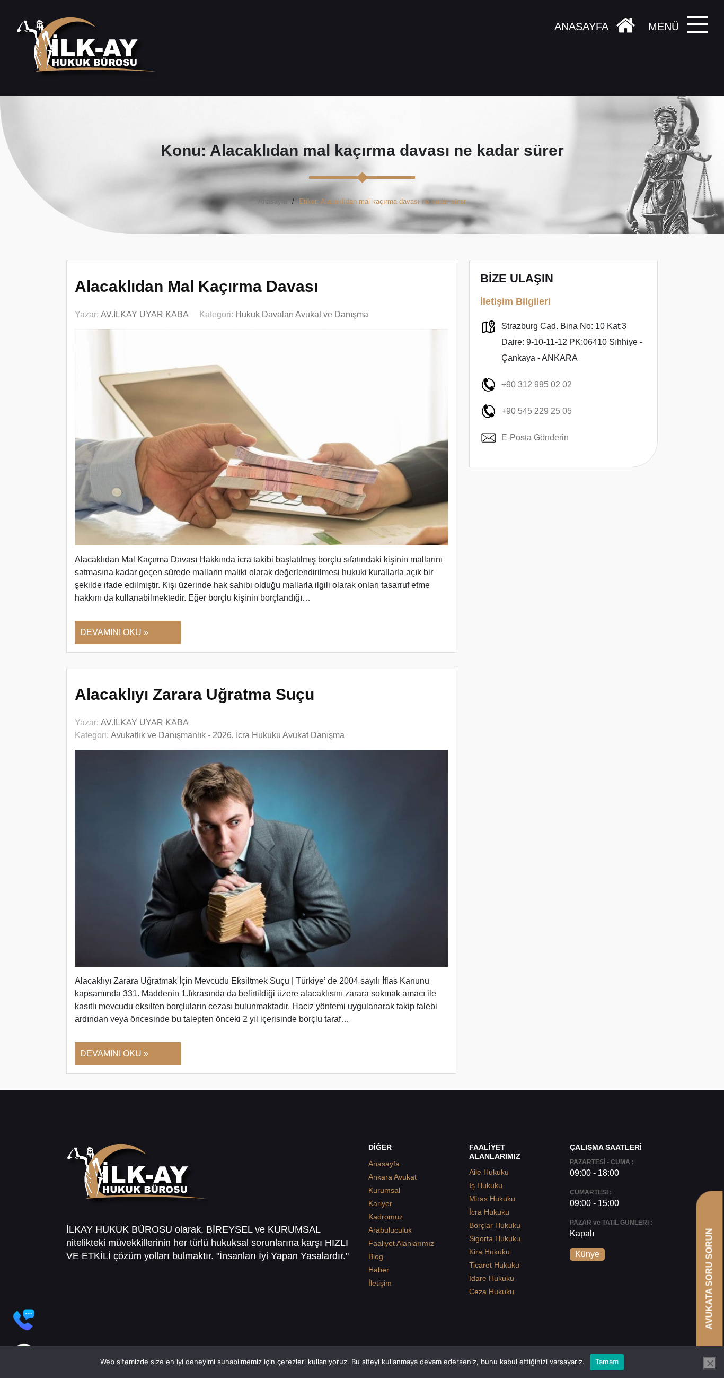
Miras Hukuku (492, 1198)
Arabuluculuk (390, 1230)
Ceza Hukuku (491, 1291)
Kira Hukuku (489, 1251)
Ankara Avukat (392, 1177)
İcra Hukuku (489, 1212)
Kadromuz (385, 1216)
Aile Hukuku (489, 1172)
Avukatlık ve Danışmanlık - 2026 (171, 735)
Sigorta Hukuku (494, 1238)
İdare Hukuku (491, 1278)
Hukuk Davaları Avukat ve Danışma (301, 314)
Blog (375, 1256)
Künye (587, 1254)
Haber (378, 1270)
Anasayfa (272, 201)
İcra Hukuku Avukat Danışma (290, 735)
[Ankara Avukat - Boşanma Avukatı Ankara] (90, 48)
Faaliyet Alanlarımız (401, 1243)
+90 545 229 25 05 (536, 410)
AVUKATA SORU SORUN (708, 1278)
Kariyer (380, 1203)
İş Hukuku (485, 1185)
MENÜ (663, 26)
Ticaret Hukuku (494, 1265)
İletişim (380, 1283)
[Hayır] (709, 1363)
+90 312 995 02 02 (536, 384)
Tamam (607, 1361)
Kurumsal (384, 1190)
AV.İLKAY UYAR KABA (145, 314)
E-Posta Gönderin (535, 437)
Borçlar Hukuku (494, 1225)
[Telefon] (24, 1320)
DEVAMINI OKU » (114, 632)
